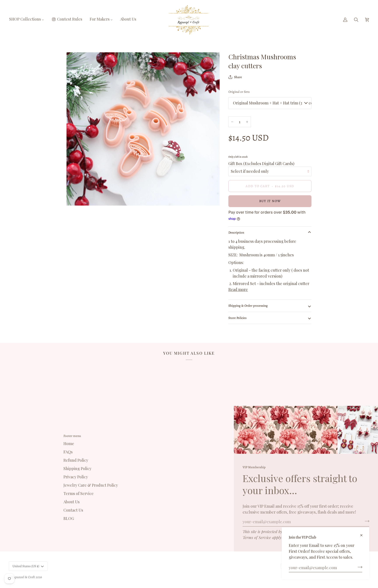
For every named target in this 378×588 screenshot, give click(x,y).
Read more (238, 289)
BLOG (68, 518)
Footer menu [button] (72, 436)
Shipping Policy (77, 468)
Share (238, 77)
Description (236, 232)
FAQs (68, 451)
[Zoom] (75, 197)
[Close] (363, 533)
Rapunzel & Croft (23, 577)
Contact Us (73, 510)
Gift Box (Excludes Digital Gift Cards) (261, 163)
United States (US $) (25, 566)
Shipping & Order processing (248, 305)
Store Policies (237, 318)
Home (68, 443)
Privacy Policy (75, 476)
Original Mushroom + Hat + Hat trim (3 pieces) (272, 103)
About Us (71, 501)
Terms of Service (257, 537)
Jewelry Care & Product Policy (90, 485)
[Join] (358, 566)
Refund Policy (75, 460)
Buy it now (270, 201)
